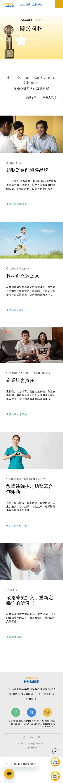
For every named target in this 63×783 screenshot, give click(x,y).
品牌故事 (31, 97)
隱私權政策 (32, 748)
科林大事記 (49, 97)
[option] (31, 97)
